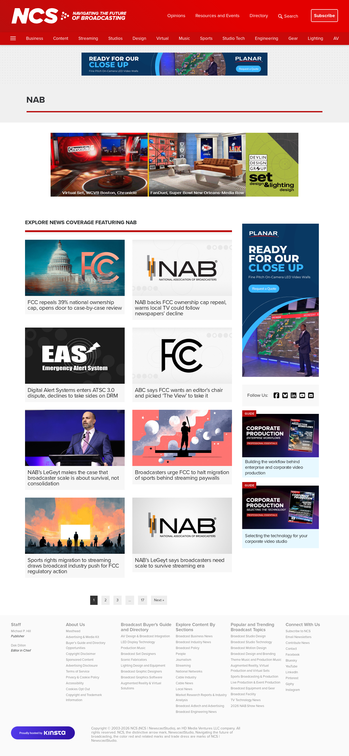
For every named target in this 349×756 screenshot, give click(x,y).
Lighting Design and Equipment (143, 665)
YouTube (291, 666)
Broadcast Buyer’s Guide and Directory (146, 627)
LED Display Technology (138, 642)
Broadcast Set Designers (138, 653)
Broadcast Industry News (193, 642)
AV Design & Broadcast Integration (145, 636)
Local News (184, 689)
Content (60, 38)
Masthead (73, 631)
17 (142, 600)
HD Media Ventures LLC (200, 728)
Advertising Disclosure (82, 665)
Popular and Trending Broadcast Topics (252, 627)
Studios (115, 38)
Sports (206, 38)
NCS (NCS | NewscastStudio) (153, 728)
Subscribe (324, 15)
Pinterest (292, 678)
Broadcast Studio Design (248, 636)
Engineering (266, 38)
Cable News (184, 683)
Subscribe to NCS (298, 631)
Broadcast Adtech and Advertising (200, 705)
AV (336, 38)
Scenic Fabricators (134, 659)
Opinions (176, 15)
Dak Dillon (18, 645)
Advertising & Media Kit (82, 636)
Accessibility (75, 683)
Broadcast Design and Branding (253, 653)
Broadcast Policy (187, 647)
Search (291, 16)
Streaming (88, 38)
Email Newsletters (298, 636)
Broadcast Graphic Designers (141, 671)
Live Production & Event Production (255, 682)
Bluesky (291, 660)
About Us (75, 624)
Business (34, 38)
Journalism (183, 659)
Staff (16, 624)
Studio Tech (234, 38)
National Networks (189, 671)
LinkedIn (292, 672)
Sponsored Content (80, 659)
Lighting (315, 38)
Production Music (133, 647)
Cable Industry (186, 677)
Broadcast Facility (243, 694)
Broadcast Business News (194, 636)
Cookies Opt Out (78, 689)
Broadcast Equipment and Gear (253, 688)
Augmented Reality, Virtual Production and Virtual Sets (250, 668)
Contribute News (298, 642)
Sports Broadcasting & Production (254, 676)
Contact (291, 648)
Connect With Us (303, 624)
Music (184, 38)
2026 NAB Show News (247, 705)
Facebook (293, 654)
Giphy (290, 683)
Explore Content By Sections (195, 627)
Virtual (162, 38)
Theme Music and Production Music (256, 659)
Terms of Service (77, 671)
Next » (159, 600)
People (181, 653)
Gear (293, 38)
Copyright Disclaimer (81, 653)
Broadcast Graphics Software (141, 677)
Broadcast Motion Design (248, 647)
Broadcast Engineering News (196, 711)
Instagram (293, 689)
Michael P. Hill (21, 631)
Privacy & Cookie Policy (82, 677)
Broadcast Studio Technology (251, 642)
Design (139, 38)
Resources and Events (217, 15)
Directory (259, 15)
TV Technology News (246, 700)
